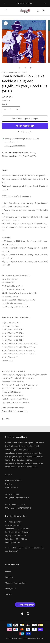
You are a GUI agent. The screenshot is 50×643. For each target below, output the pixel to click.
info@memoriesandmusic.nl (17, 497)
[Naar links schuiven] (19, 68)
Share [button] (7, 418)
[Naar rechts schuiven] (30, 68)
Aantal (4, 104)
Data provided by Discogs (13, 407)
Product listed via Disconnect (14, 411)
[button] (5, 11)
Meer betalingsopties (25, 132)
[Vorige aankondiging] (5, 3)
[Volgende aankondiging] (45, 3)
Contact (8, 594)
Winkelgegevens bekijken (14, 145)
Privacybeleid (10, 588)
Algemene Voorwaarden (15, 583)
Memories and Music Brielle (21, 638)
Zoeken (8, 571)
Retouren (9, 577)
